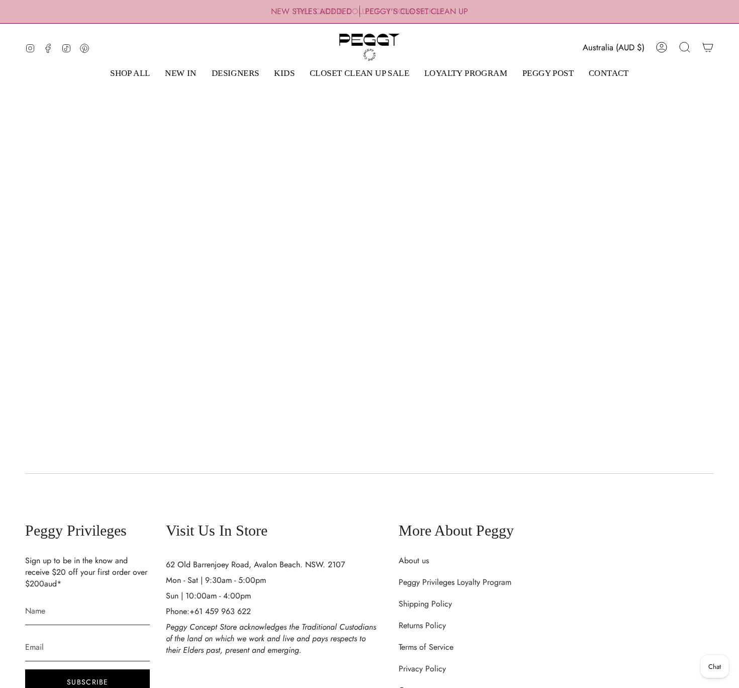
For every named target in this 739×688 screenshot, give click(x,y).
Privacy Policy (422, 668)
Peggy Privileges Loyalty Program (455, 582)
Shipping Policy (425, 604)
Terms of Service (426, 647)
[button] (130, 74)
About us (414, 560)
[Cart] (707, 47)
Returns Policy (422, 625)
